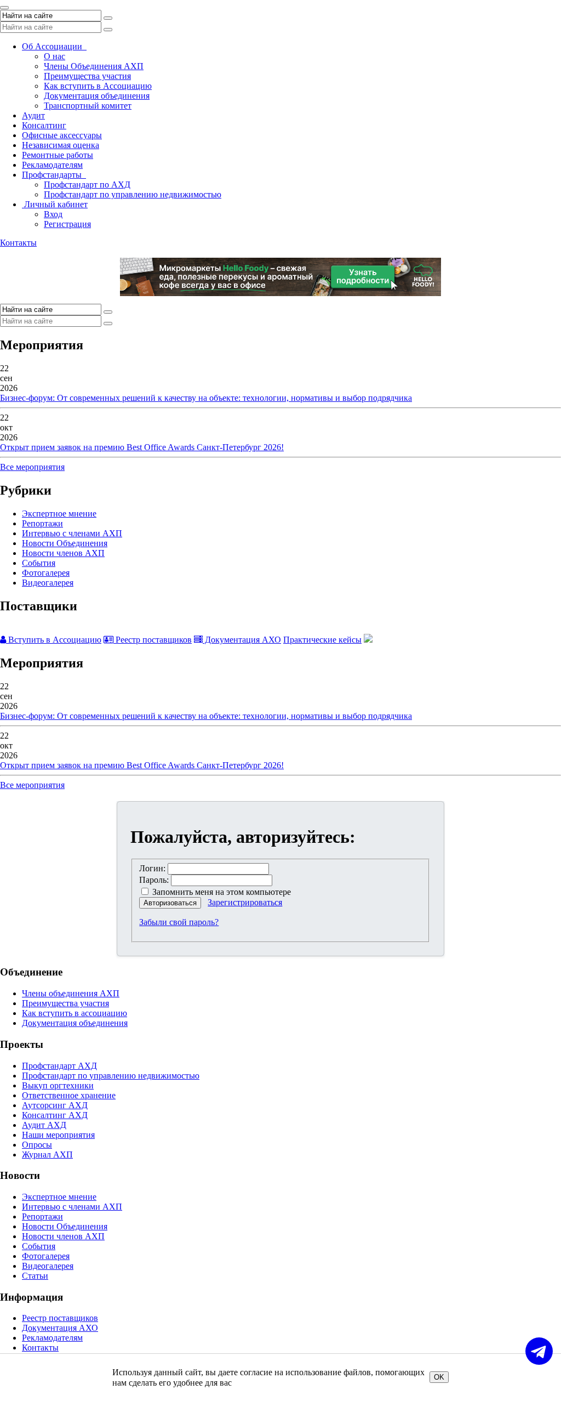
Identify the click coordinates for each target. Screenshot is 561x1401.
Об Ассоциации (54, 46)
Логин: (152, 868)
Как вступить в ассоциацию (74, 1013)
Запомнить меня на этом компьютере (220, 892)
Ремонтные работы (57, 155)
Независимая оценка (60, 145)
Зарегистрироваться (245, 902)
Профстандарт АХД (59, 1065)
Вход (53, 214)
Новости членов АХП (63, 553)
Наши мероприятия (58, 1134)
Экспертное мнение (59, 513)
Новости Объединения (64, 543)
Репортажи (42, 523)
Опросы (37, 1144)
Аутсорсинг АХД (55, 1105)
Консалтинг (44, 125)
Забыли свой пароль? (179, 922)
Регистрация (67, 224)
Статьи (35, 1275)
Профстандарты (54, 174)
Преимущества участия (87, 76)
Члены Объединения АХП (94, 66)
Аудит (33, 115)
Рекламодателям (52, 164)
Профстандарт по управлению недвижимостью (132, 194)
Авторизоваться (170, 903)
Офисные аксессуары (62, 135)
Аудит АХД (44, 1125)
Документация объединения (97, 95)
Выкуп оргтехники (58, 1085)
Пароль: (154, 879)
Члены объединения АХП (70, 993)
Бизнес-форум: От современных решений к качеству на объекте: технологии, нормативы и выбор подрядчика (206, 397)
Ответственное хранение (69, 1095)
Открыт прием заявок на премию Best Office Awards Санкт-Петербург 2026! (142, 447)
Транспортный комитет (87, 105)
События (38, 563)
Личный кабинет (55, 204)
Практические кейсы (322, 639)
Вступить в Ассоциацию (53, 639)
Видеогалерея (47, 582)
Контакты (18, 242)
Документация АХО (242, 639)
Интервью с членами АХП (72, 533)
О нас (54, 56)
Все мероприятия (32, 467)
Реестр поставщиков (152, 639)
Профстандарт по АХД (87, 184)
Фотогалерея (46, 572)
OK (439, 1377)
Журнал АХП (47, 1154)
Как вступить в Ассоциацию (98, 85)
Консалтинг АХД (55, 1115)
